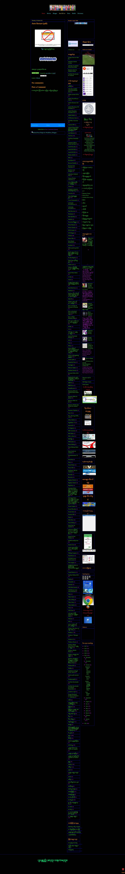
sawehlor (32, 3)
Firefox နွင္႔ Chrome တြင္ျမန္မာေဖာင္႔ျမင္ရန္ (73, 253)
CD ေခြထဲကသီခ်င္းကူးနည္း (72, 183)
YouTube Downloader (73, 682)
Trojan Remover (72, 572)
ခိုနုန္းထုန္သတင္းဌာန (87, 225)
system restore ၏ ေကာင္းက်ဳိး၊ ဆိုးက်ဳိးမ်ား (73, 549)
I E (69, 329)
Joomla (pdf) (71, 359)
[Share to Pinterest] (45, 75)
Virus (69, 607)
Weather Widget (73, 44)
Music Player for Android (90, 313)
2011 (85, 723)
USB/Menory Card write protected (72, 590)
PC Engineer (71, 428)
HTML (69, 326)
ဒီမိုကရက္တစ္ (85, 215)
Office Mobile (71, 420)
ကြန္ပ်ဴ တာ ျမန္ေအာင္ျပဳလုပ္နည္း (73, 710)
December (88, 657)
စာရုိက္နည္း (71, 721)
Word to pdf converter (73, 675)
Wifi (69, 621)
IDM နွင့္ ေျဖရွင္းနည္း (72, 332)
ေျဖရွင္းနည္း (72, 816)
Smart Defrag (71, 522)
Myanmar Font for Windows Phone (72, 70)
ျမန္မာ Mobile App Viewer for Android (72, 748)
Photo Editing (71, 444)
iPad (69, 343)
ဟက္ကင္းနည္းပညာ (73, 772)
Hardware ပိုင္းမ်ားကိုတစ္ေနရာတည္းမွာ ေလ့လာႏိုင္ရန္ (73, 295)
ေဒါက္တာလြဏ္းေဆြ (74, 829)
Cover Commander (72, 200)
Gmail (69, 279)
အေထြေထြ (71, 791)
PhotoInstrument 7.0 (73, 455)
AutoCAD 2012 (72, 152)
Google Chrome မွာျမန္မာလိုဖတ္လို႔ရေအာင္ (73, 283)
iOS (69, 340)
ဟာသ (69, 776)
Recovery (70, 477)
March (87, 713)
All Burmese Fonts (89, 142)
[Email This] (41, 75)
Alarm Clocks (89, 141)
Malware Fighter (72, 367)
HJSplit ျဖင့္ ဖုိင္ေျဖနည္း (72, 302)
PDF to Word (71, 436)
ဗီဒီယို (69, 738)
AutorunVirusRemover (89, 145)
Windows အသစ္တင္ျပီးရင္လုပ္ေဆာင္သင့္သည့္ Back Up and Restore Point (73, 660)
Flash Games (85, 384)
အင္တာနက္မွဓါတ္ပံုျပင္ (87, 185)
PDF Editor (71, 433)
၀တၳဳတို (70, 86)
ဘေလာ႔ (70, 745)
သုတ (69, 769)
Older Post (61, 125)
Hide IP (70, 299)
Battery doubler (72, 155)
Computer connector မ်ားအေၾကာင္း (73, 190)
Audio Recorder (72, 146)
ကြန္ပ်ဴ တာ (70, 706)
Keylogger (70, 365)
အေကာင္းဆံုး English (74, 826)
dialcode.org (88, 548)
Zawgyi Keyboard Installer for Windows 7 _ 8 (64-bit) (73, 696)
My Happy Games (86, 381)
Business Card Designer (71, 170)
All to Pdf (89, 148)
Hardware (70, 290)
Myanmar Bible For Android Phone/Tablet (73, 391)
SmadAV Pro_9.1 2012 (87, 678)
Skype (69, 517)
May (87, 708)
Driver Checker (71, 227)
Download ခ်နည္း (72, 222)
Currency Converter (89, 515)
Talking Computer (72, 553)
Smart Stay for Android (71, 526)
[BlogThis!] (42, 75)
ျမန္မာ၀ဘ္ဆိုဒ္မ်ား (86, 173)
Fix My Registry (72, 257)
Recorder (70, 474)
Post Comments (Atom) (51, 129)
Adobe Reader (71, 115)
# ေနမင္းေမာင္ (72, 842)
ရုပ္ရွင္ (69, 761)
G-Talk (69, 277)
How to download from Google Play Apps (72, 313)
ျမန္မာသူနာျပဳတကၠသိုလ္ (74, 832)
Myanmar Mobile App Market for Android (73, 405)
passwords (70, 425)
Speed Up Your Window (71, 537)
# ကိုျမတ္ (71, 849)
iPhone (69, 345)
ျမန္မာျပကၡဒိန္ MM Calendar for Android (73, 756)
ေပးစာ (70, 806)
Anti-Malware (71, 133)
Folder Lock (71, 264)
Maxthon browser (72, 370)
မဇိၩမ (83, 203)
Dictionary (80, 13)
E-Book (38, 78)
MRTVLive (71, 385)
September (88, 698)
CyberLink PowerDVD (71, 207)
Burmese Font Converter (71, 166)
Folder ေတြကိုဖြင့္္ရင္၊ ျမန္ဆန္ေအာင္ (73, 268)
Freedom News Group (87, 197)
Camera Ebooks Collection (72, 179)
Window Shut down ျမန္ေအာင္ (73, 629)
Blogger (55, 13)
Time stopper (71, 562)
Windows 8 (71, 639)
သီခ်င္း (70, 767)
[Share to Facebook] (44, 75)
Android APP (71, 124)
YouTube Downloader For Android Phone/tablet (73, 687)
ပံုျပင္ (70, 732)
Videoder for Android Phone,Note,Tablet (73, 66)
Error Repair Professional (71, 241)
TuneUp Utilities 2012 (73, 575)
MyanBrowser (71, 388)
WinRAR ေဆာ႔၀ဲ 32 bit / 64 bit (73, 671)
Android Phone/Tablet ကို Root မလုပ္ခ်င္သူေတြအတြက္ (73, 129)
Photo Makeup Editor (73, 447)
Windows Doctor (72, 642)
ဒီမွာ (42, 49)
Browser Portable (72, 163)
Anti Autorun (89, 143)
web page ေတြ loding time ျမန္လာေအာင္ (73, 615)
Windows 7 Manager (73, 635)
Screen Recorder (72, 509)
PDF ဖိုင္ (70, 439)
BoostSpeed (71, 160)
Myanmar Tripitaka (72, 410)
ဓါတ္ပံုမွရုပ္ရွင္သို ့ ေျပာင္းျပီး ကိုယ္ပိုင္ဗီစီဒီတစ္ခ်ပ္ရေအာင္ (73, 729)
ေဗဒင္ (70, 809)
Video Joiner (71, 602)
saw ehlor (48, 73)
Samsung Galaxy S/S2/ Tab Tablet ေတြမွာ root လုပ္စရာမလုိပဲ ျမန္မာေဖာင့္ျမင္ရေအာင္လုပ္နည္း (73, 491)
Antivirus (70, 135)
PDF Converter (71, 430)
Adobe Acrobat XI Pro (73, 94)
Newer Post (35, 125)
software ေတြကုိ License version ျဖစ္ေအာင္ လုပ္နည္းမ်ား (73, 531)
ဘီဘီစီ (84, 209)
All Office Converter (73, 120)
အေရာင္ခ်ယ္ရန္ (71, 794)
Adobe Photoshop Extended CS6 (72, 111)
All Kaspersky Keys (89, 139)
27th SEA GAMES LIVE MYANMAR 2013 (72, 90)
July (87, 704)
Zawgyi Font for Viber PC (90, 339)
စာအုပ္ (69, 724)
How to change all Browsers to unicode (73, 306)
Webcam (70, 618)
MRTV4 (70, 382)
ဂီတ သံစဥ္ (70, 719)
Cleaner (70, 186)
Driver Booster (71, 224)
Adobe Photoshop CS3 (89, 150)
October (88, 665)
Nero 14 (70, 413)
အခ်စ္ (69, 779)
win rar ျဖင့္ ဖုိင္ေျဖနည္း (72, 625)
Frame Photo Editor (72, 272)
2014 (85, 651)
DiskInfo (70, 219)
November (88, 661)
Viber (69, 594)
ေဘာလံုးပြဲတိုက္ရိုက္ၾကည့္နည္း (73, 812)
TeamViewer (71, 555)
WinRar (70, 668)
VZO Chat (70, 610)
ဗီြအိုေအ (85, 212)
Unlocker (70, 584)
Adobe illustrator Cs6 (73, 102)
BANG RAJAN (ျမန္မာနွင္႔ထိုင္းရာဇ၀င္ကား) (87, 686)
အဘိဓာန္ (70, 786)
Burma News (85, 195)
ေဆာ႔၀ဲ (70, 799)
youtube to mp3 (72, 691)
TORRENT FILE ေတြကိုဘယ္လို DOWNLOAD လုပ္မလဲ (73, 567)
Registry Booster (72, 480)
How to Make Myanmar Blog (71, 317)
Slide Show (71, 520)
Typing (69, 579)
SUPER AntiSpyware (73, 540)
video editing (71, 599)
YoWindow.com (71, 49)
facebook (70, 245)
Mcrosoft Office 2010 (73, 373)
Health (74, 13)
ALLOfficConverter (89, 149)
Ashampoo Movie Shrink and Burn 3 (72, 143)
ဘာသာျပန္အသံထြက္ (73, 741)
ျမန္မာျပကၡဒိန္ (72, 753)
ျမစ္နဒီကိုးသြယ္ (72, 834)
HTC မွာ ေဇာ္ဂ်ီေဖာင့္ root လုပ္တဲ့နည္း (73, 321)
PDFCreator (71, 441)
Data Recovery (71, 211)
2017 (85, 646)
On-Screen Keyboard (89, 138)
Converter (70, 193)
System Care (71, 544)
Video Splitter (71, 605)
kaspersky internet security (90, 332)
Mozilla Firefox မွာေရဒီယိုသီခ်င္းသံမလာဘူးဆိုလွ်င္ (73, 379)
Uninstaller (70, 581)
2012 (85, 655)
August (87, 701)
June (87, 706)
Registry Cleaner (72, 482)
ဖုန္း (69, 735)
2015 (85, 648)
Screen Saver (71, 511)
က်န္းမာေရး (71, 713)
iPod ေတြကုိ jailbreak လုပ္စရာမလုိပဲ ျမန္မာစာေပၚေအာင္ (73, 350)
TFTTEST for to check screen (72, 559)
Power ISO (70, 467)
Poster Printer (71, 465)
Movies (49, 13)
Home (48, 125)
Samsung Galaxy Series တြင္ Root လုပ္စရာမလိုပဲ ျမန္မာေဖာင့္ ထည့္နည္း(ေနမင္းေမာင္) (73, 500)
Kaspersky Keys (72, 362)
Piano (69, 462)
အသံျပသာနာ (72, 789)
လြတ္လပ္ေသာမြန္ (86, 228)
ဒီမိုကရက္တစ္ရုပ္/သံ (86, 176)
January (87, 719)
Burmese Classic (86, 193)
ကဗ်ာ (69, 700)
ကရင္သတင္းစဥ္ (86, 221)
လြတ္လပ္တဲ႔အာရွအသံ (87, 218)
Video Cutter (71, 596)
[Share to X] (43, 75)
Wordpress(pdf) (72, 679)
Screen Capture (71, 506)
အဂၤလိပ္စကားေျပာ (73, 782)
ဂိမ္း (69, 716)
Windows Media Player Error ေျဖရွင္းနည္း (73, 646)
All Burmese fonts (72, 118)
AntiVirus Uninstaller (73, 138)
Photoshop (70, 459)
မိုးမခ (83, 199)
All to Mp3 (89, 146)
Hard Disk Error (72, 288)
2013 (85, 653)
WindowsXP (71, 665)
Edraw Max (71, 238)
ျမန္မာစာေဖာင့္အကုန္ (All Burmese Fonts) (87, 267)
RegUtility (70, 485)
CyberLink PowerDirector (71, 203)
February (88, 715)
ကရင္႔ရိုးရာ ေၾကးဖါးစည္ (72, 703)
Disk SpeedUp (71, 216)
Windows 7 (71, 632)
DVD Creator (71, 230)
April (87, 710)
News (68, 13)
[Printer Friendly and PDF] (35, 73)
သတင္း (70, 764)
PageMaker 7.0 (71, 422)
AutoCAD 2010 (72, 149)
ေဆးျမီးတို (71, 797)
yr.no (79, 49)
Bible (69, 157)
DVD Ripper (71, 233)
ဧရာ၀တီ (84, 206)
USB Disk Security (72, 587)
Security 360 (71, 514)
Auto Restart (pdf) (87, 694)
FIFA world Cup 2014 (73, 248)
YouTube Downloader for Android (73, 74)
